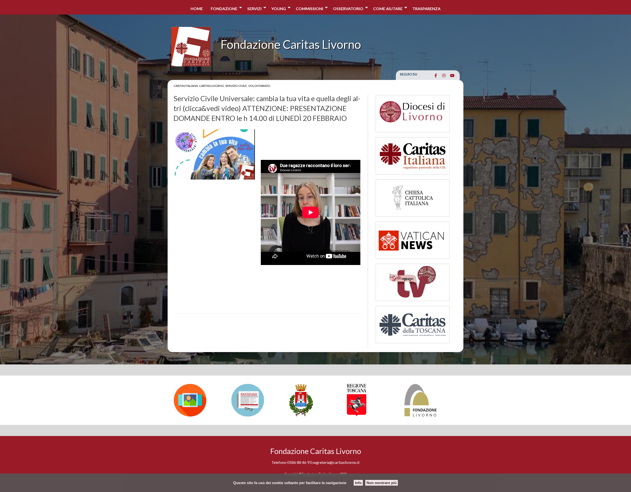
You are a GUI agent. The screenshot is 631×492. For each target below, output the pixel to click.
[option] (200, 400)
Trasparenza (426, 8)
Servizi (254, 8)
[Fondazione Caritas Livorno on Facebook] (435, 75)
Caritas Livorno (211, 86)
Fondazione (224, 8)
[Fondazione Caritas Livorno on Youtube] (452, 75)
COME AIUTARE (388, 8)
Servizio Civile (236, 86)
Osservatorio (348, 8)
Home (197, 8)
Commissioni (309, 8)
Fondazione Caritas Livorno (291, 44)
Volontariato (259, 86)
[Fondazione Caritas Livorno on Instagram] (444, 75)
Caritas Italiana (186, 86)
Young (278, 8)
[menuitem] (197, 7)
